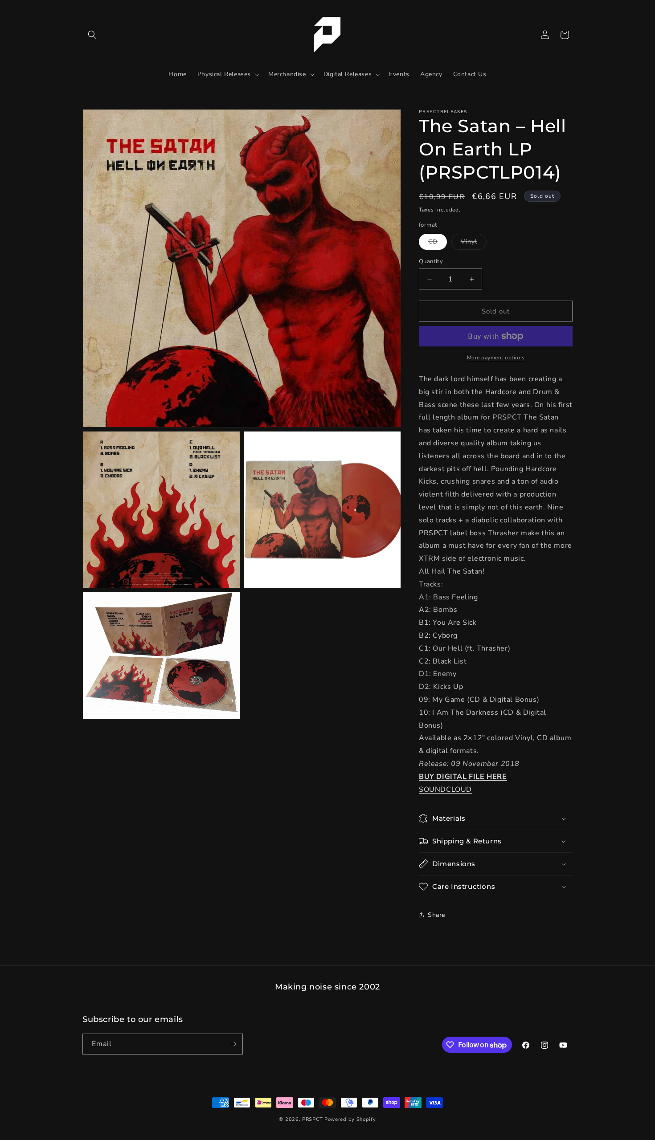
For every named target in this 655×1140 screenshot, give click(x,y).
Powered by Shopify (350, 1119)
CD (437, 243)
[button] (92, 35)
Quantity (431, 261)
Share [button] (436, 915)
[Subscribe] (232, 1044)
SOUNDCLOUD (445, 789)
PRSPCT (313, 1119)
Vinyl (474, 243)
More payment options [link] (496, 357)
